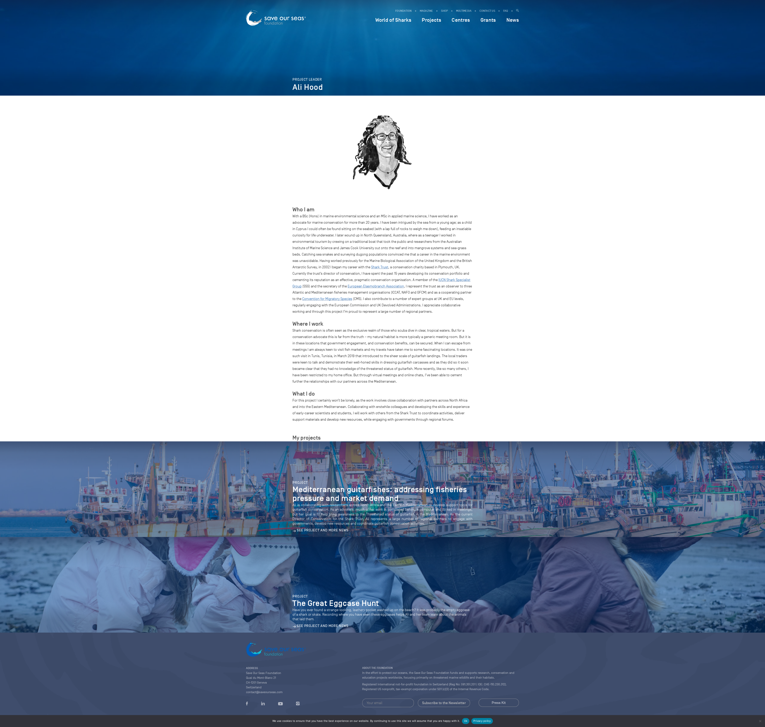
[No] (760, 721)
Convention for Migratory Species (327, 299)
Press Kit (499, 703)
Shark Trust (379, 267)
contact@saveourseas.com (264, 692)
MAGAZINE (426, 11)
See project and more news (322, 530)
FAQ (505, 11)
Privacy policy (482, 720)
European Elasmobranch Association (376, 286)
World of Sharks (393, 20)
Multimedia (464, 11)
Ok (466, 720)
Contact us (487, 11)
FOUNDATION (403, 11)
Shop (444, 11)
